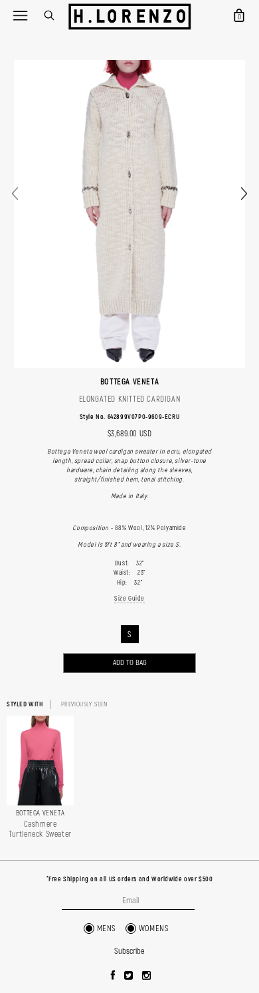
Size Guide (129, 599)
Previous (15, 194)
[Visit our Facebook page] (113, 976)
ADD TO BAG (130, 663)
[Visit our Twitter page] (129, 976)
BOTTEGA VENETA (129, 381)
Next (244, 194)
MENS (106, 928)
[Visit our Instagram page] (147, 976)
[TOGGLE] (20, 15)
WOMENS (154, 928)
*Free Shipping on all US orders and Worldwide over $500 (129, 879)
